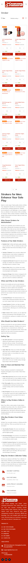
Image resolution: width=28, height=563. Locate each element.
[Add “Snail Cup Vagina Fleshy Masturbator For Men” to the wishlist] (13, 122)
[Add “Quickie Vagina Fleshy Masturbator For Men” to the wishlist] (25, 27)
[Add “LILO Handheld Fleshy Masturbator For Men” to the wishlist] (13, 27)
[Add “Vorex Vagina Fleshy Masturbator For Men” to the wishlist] (25, 153)
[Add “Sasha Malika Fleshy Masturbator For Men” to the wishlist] (25, 90)
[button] (13, 30)
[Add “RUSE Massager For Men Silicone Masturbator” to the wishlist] (13, 90)
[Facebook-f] (9, 559)
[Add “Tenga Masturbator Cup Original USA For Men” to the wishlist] (13, 153)
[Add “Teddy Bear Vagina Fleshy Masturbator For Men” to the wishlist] (25, 122)
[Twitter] (6, 559)
